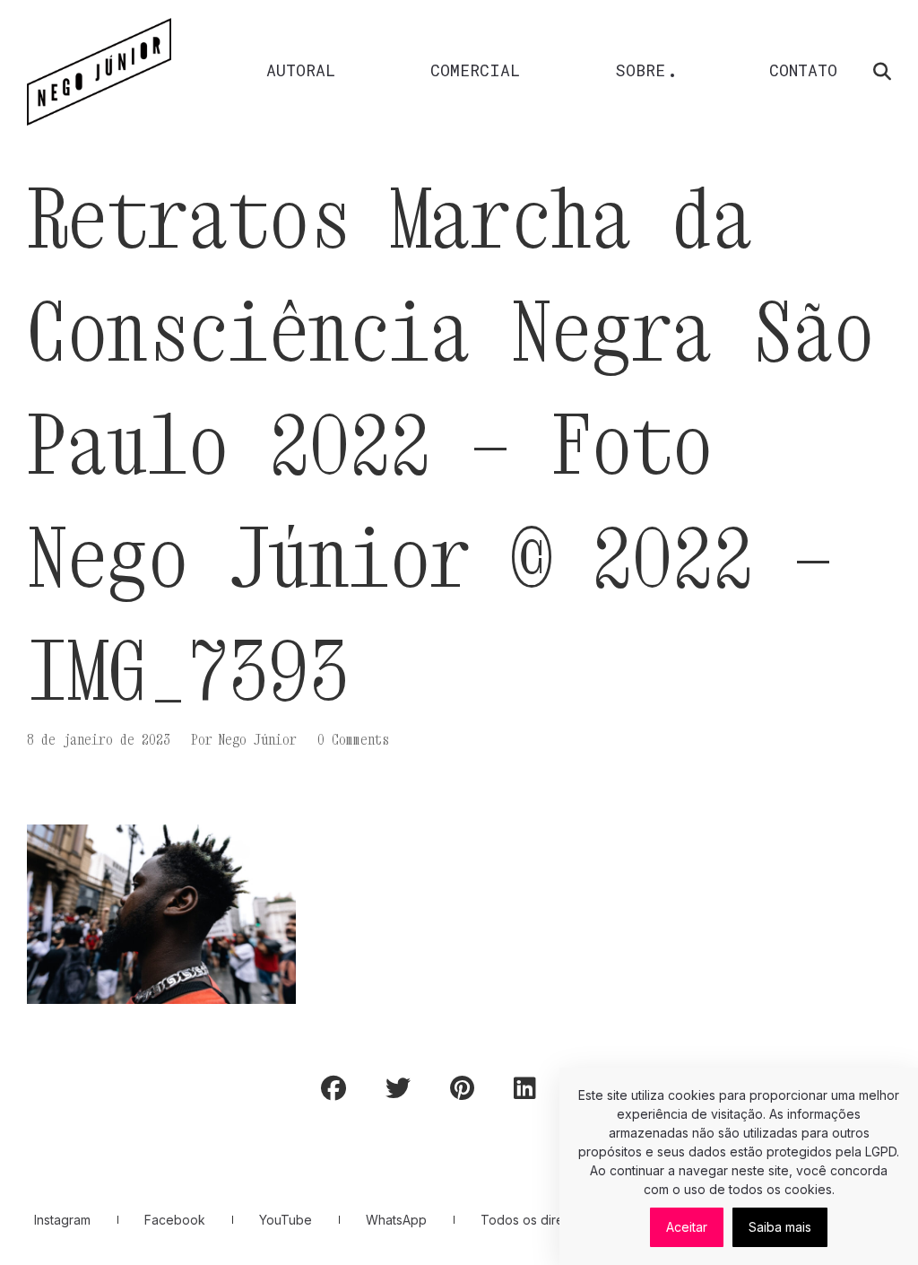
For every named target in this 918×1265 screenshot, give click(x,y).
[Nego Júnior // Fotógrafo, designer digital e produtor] (99, 72)
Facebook (174, 1219)
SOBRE (640, 70)
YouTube (285, 1219)
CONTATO (803, 70)
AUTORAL (300, 70)
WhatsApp (396, 1219)
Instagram (62, 1219)
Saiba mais (780, 1226)
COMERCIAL (475, 70)
